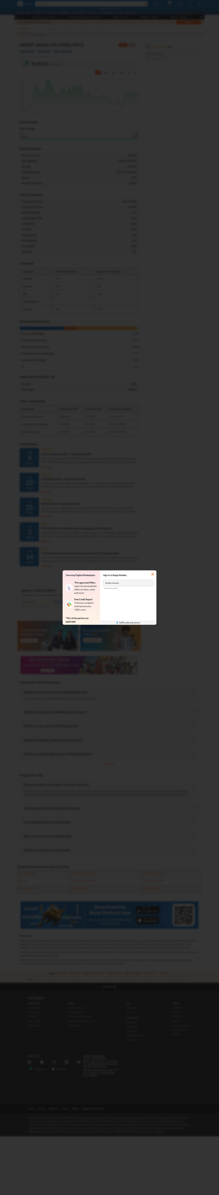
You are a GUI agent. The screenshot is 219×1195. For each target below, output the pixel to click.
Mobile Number (112, 583)
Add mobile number (110, 588)
